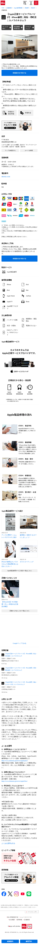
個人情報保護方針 (12, 917)
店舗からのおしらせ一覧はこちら (19, 611)
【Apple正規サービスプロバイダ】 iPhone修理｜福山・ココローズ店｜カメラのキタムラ (21, 683)
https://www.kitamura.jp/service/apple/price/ (15, 760)
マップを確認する (10, 150)
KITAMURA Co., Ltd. (16, 932)
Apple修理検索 (18, 8)
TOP (3, 8)
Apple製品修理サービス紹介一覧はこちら (19, 570)
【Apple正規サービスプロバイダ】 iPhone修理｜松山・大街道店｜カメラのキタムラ (21, 655)
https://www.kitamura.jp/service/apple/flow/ (15, 781)
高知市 (33, 8)
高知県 (27, 8)
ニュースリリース (26, 917)
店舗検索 (25, 1)
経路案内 (10, 941)
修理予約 (29, 941)
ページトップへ (32, 912)
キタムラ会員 (31, 2)
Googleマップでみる (19, 643)
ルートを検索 (29, 150)
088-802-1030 (6, 176)
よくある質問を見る (8, 843)
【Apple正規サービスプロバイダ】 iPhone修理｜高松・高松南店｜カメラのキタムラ (21, 669)
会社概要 (12, 919)
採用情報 (19, 919)
